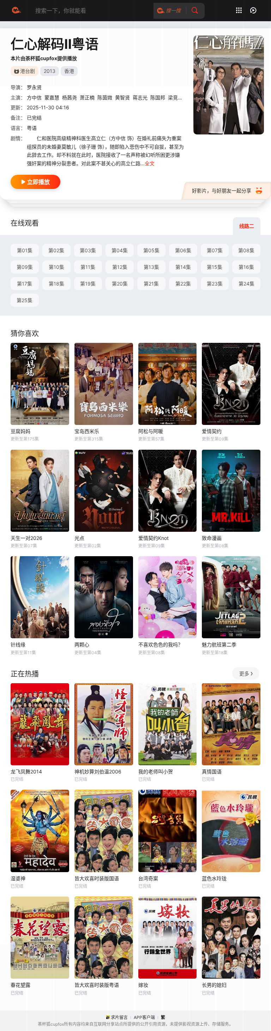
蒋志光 (140, 97)
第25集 (24, 300)
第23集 (215, 284)
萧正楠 (87, 97)
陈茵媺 (104, 97)
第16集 (246, 267)
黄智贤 (122, 97)
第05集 (151, 250)
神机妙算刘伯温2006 (97, 771)
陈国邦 (157, 97)
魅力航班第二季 (219, 644)
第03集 (88, 250)
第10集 (56, 267)
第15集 (214, 267)
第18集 (56, 284)
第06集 (183, 250)
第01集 (24, 250)
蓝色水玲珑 (214, 878)
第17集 (24, 284)
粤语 (32, 128)
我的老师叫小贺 (155, 771)
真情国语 (212, 771)
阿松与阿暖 (150, 431)
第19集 (88, 284)
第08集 (246, 250)
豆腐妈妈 (20, 431)
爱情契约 (212, 431)
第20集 (120, 284)
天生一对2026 (26, 538)
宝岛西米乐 (86, 431)
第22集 (183, 284)
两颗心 (81, 644)
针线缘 (18, 644)
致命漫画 (212, 538)
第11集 (87, 267)
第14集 (183, 267)
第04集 (120, 250)
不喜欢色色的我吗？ (160, 644)
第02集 (56, 250)
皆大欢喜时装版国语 (96, 878)
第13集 (151, 267)
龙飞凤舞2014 (26, 771)
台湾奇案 (148, 878)
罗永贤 (34, 87)
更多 (244, 673)
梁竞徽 (175, 97)
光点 (79, 538)
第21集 (151, 284)
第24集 (246, 284)
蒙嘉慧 (51, 97)
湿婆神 (18, 878)
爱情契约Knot (153, 538)
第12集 (119, 267)
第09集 (25, 267)
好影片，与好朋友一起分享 (221, 191)
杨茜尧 (69, 97)
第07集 (215, 250)
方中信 (34, 97)
